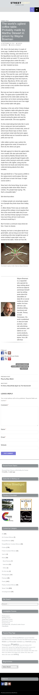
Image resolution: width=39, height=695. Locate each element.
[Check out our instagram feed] (9, 352)
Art (3, 534)
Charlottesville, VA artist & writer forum (13, 624)
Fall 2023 (19, 639)
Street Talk (5, 20)
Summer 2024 (20, 650)
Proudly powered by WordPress (9, 692)
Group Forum (6, 622)
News (3, 557)
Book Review (7, 561)
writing (16, 654)
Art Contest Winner (7, 537)
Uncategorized (6, 591)
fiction (4, 642)
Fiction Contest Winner (9, 551)
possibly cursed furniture (20, 366)
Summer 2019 (12, 649)
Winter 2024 (30, 652)
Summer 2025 (27, 650)
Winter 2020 (11, 652)
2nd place (9, 637)
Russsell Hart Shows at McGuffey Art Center (15, 470)
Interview (5, 564)
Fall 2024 (25, 639)
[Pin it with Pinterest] (9, 358)
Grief (8, 641)
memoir (28, 642)
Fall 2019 (31, 637)
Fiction (4, 547)
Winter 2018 (34, 650)
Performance (6, 616)
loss (24, 641)
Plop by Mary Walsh (7, 378)
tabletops (24, 368)
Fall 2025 (30, 639)
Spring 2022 (12, 647)
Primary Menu (36, 9)
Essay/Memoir (6, 540)
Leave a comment (15, 45)
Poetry (4, 581)
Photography (6, 574)
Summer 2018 (5, 649)
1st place (4, 637)
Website (3, 445)
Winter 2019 (4, 652)
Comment (4, 405)
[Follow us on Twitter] (5, 352)
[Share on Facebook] (2, 358)
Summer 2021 (27, 649)
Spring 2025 (25, 647)
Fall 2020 (4, 639)
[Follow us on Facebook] (2, 352)
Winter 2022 (24, 652)
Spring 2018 (22, 645)
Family (35, 639)
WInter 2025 (4, 654)
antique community (22, 364)
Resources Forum (7, 621)
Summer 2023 (12, 650)
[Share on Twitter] (5, 358)
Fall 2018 (26, 637)
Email (3, 437)
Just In (4, 554)
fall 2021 (9, 639)
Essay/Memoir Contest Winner (11, 544)
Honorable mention (15, 641)
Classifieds (5, 626)
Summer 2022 (5, 650)
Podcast (4, 578)
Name (3, 429)
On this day (5, 571)
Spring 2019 (28, 645)
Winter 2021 (17, 652)
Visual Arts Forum (7, 619)
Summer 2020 (20, 649)
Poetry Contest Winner (8, 585)
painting (34, 641)
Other (4, 568)
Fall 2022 (14, 639)
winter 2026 (10, 654)
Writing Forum (6, 617)
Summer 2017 (32, 647)
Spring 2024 (18, 647)
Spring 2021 (5, 647)
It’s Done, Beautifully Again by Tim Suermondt (16, 384)
